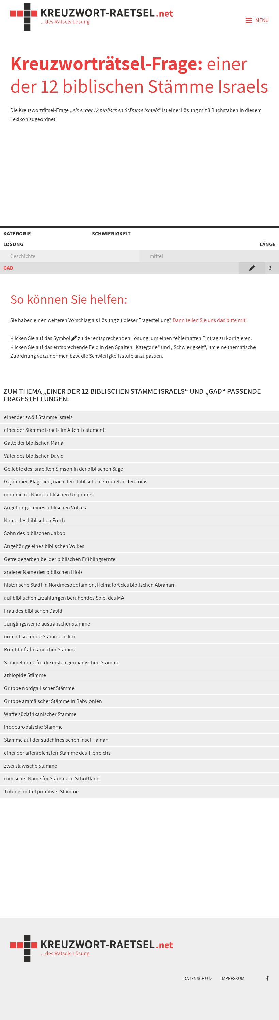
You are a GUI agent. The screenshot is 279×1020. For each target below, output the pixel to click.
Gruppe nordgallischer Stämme (39, 688)
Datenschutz (198, 978)
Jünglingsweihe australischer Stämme (47, 623)
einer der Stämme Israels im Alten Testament (54, 430)
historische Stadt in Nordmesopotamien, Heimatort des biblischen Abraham (90, 584)
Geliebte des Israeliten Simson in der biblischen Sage (63, 468)
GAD (8, 267)
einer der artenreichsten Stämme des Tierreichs (57, 752)
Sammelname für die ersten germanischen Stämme (61, 662)
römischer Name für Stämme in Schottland (52, 778)
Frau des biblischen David (33, 610)
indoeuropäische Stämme (33, 727)
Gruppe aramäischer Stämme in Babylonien (53, 701)
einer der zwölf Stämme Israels (38, 417)
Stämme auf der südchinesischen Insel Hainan (56, 739)
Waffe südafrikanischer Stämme (40, 714)
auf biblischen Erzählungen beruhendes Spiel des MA (64, 597)
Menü (257, 20)
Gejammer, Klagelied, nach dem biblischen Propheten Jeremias (75, 481)
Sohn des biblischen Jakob (34, 533)
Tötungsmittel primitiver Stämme (41, 791)
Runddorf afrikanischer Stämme (40, 649)
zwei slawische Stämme (30, 765)
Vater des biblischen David (34, 455)
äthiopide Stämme (25, 675)
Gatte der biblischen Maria (33, 442)
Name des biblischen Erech (34, 520)
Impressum (232, 978)
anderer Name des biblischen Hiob (43, 572)
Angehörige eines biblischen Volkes (44, 546)
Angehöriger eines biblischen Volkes (45, 507)
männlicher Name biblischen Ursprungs (49, 494)
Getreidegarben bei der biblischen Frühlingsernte (59, 559)
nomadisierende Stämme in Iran (40, 636)
